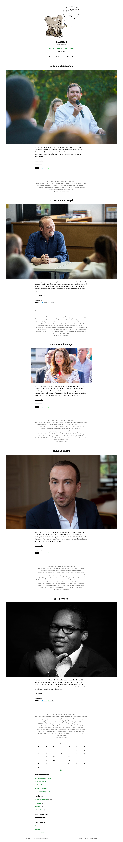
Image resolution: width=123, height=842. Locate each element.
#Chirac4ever (40, 318)
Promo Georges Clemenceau (76, 583)
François (62, 722)
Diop (64, 720)
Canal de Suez (56, 572)
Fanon (48, 722)
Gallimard (54, 576)
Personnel (38, 803)
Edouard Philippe (53, 325)
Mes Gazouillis (69, 48)
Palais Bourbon (71, 436)
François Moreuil (79, 574)
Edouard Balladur (43, 325)
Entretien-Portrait (71, 181)
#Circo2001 (47, 318)
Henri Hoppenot (62, 576)
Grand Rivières (79, 722)
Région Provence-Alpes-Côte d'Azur (58, 187)
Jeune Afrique (40, 726)
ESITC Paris (73, 720)
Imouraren (65, 724)
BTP (75, 718)
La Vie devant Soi (53, 580)
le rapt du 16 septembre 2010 (46, 727)
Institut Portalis (82, 183)
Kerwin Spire (72, 578)
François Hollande (40, 327)
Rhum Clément (57, 731)
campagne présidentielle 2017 (57, 426)
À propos (59, 48)
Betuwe (45, 718)
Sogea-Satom (46, 733)
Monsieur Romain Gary (68, 582)
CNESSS (74, 428)
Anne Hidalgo (83, 318)
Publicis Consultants (43, 585)
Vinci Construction (61, 735)
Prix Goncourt (53, 583)
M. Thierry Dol (61, 598)
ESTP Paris (80, 720)
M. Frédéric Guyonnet (42, 792)
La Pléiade (79, 578)
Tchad (52, 733)
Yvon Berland (64, 439)
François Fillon (42, 432)
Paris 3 (47, 583)
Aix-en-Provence (66, 424)
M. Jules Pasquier (41, 788)
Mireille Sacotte (57, 582)
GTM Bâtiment (42, 724)
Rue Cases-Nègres (80, 731)
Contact (52, 48)
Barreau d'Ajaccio (76, 320)
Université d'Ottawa (73, 587)
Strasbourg (64, 587)
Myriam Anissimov (80, 582)
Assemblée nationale (47, 320)
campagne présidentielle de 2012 (74, 426)
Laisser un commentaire (62, 191)
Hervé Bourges (57, 724)
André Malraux (53, 570)
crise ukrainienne (55, 430)
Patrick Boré (79, 436)
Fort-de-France (55, 722)
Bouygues (70, 718)
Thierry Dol (57, 733)
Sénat (58, 438)
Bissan (50, 718)
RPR (85, 329)
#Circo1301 (39, 422)
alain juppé (76, 318)
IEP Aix (63, 432)
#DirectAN (53, 318)
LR (60, 185)
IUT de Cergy (71, 724)
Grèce (58, 432)
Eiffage (68, 720)
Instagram (48, 327)
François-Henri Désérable (44, 576)
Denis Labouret (41, 574)
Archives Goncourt (63, 570)
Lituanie (76, 580)
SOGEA (40, 733)
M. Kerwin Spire (61, 450)
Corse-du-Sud (72, 324)
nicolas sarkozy (70, 329)
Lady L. (61, 580)
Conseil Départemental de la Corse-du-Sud (74, 322)
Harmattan (49, 724)
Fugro (66, 722)
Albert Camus (45, 570)
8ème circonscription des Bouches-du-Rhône (49, 424)
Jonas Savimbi (49, 726)
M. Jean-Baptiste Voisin (43, 778)
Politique (38, 807)
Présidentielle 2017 (40, 438)
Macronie (63, 185)
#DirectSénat (59, 422)
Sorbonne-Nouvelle (55, 587)
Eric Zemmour (73, 325)
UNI (72, 189)
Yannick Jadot (65, 333)
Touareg (73, 733)
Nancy (39, 583)
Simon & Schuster (45, 587)
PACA (82, 185)
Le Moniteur (81, 726)
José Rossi (84, 327)
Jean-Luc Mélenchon (75, 327)
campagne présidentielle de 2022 (49, 428)
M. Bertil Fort (39, 785)
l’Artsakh (64, 434)
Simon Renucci (40, 331)
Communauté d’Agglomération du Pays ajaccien (49, 322)
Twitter (61, 331)
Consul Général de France (77, 572)
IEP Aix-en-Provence (71, 432)
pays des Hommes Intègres (77, 729)
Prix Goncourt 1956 (62, 583)
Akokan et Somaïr (55, 716)
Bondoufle (64, 718)
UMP (65, 331)
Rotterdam (72, 731)
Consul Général (65, 572)
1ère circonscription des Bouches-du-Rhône (75, 422)
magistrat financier (41, 582)
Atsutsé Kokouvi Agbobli (80, 716)
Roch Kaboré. (65, 731)
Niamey (81, 727)
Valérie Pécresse (56, 333)
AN (72, 424)
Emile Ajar (69, 574)
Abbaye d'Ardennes (44, 568)
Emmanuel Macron (59, 183)
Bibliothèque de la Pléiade (45, 572)
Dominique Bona (50, 574)
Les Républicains (53, 185)
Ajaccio (70, 318)
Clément (48, 720)
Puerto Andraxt (53, 585)
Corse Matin (64, 324)
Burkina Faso (80, 718)
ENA (73, 574)
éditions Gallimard (60, 574)
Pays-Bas (38, 731)
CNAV (70, 428)
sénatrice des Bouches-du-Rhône (69, 438)
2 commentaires (62, 442)
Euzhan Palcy (42, 722)
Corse (59, 324)
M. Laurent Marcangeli (61, 200)
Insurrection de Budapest (77, 576)
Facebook (80, 325)
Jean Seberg (42, 578)
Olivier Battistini (79, 329)
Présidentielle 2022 (51, 438)
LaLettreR (61, 41)
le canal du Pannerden (71, 726)
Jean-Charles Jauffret (52, 578)
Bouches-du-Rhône (43, 426)
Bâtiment (40, 718)
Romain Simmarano (54, 189)
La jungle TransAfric (58, 726)
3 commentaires (62, 737)
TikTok (57, 331)
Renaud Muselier (79, 187)
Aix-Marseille (40, 183)
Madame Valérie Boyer (61, 344)
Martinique (67, 727)
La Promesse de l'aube (42, 580)
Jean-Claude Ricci (63, 578)
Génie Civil (71, 722)
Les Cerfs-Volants (68, 580)
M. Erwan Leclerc (41, 781)
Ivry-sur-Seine (80, 724)
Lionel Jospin (50, 329)
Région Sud (72, 187)
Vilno (80, 587)
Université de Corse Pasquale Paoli (76, 331)
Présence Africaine (47, 731)
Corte (78, 324)
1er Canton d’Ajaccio (62, 318)
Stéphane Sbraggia (49, 331)
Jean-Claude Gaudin (43, 434)
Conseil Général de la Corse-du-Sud (47, 324)
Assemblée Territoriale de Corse (62, 320)
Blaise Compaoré (56, 718)
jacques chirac (56, 327)
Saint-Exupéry (71, 585)
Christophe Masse (63, 428)
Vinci (82, 733)
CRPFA (82, 324)
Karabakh (52, 434)
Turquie (81, 438)
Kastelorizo (59, 434)
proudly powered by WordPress (40, 838)
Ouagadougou (62, 729)
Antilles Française (65, 716)
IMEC (68, 576)
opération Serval (53, 729)
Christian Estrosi (49, 183)
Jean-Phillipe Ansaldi (43, 185)
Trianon (78, 733)
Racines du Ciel (62, 585)
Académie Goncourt (55, 568)
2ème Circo (40, 810)
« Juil (60, 770)
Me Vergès (63, 329)
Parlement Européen (42, 187)
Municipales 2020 (53, 436)
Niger (47, 729)
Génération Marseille (71, 183)
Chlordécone (41, 720)
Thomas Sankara (65, 733)
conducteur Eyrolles (56, 720)
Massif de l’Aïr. (75, 727)
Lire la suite (43, 161)
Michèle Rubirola (43, 436)
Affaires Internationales (68, 568)
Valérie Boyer (57, 439)
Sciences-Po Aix (79, 585)
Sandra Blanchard (65, 189)
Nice (43, 583)
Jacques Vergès (64, 327)
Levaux (56, 727)
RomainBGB (50, 181)
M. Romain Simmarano (61, 65)
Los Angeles (82, 580)
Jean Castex (80, 432)
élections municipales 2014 (67, 430)
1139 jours (39, 716)
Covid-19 (79, 428)
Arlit (72, 716)
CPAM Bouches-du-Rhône (43, 430)
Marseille (69, 185)
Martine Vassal (77, 185)
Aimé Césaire (45, 716)
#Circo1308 (46, 422)
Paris (68, 729)
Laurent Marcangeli (40, 329)
